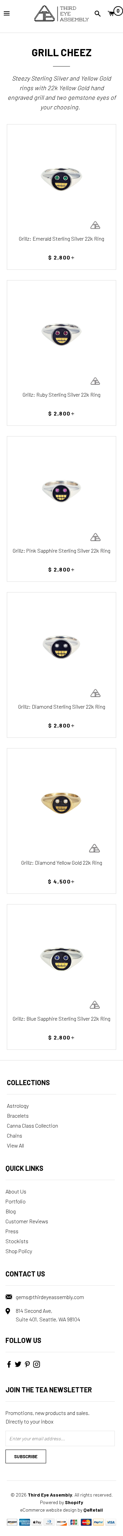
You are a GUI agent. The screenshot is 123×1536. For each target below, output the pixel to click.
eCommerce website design (48, 1510)
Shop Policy (18, 1251)
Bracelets (18, 1115)
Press (11, 1231)
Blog (10, 1211)
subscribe (26, 1456)
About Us (15, 1191)
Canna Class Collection (32, 1125)
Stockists (16, 1241)
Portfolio (15, 1201)
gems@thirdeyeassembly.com (50, 1297)
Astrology (18, 1105)
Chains (14, 1135)
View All (15, 1145)
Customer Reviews (26, 1221)
